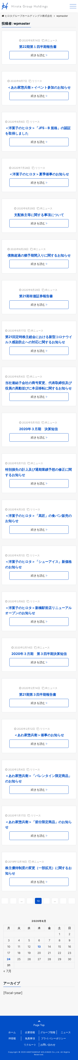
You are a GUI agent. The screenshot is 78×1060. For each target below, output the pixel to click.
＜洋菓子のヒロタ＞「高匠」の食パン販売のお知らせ (38, 518)
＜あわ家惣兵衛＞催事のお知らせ (39, 735)
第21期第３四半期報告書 (37, 694)
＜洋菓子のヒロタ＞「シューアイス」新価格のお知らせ (38, 564)
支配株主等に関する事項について (39, 215)
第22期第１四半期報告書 (38, 46)
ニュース (66, 1032)
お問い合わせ (47, 1044)
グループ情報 (47, 1032)
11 (46, 900)
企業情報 (30, 1032)
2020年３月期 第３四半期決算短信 (39, 654)
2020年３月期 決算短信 (38, 429)
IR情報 (12, 1038)
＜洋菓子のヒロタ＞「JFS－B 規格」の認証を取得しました (38, 130)
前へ (4, 900)
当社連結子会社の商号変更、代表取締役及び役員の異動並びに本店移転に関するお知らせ (38, 385)
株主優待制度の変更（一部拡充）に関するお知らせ (38, 870)
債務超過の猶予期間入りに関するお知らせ (39, 255)
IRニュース (51, 40)
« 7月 (7, 971)
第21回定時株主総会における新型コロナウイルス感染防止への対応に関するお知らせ (38, 339)
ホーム (12, 1032)
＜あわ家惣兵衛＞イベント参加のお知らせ (39, 87)
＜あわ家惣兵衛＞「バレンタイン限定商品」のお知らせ (38, 778)
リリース (37, 81)
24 (8, 959)
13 (63, 900)
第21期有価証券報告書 (36, 296)
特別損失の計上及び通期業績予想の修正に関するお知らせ (38, 472)
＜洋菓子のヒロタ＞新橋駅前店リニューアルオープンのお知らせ (38, 610)
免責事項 (30, 1038)
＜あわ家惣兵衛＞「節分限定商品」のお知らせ (38, 824)
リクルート (30, 1044)
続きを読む (38, 55)
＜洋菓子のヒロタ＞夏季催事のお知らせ (39, 174)
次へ (71, 900)
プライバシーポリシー (53, 1038)
